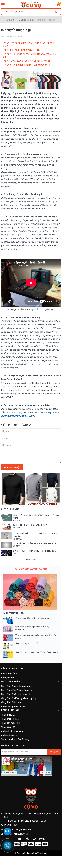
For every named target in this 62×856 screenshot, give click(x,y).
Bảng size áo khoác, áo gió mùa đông (32, 618)
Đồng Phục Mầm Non (11, 702)
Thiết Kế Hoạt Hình (10, 719)
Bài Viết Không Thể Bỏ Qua (31, 569)
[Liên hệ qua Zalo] (7, 831)
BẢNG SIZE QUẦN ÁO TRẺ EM (28, 644)
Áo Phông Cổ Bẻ (9, 673)
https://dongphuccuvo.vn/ (16, 834)
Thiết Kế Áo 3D (8, 727)
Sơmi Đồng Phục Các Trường (15, 739)
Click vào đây (44, 412)
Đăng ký (54, 751)
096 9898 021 (10, 825)
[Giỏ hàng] (58, 5)
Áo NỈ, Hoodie (7, 677)
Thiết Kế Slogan (8, 715)
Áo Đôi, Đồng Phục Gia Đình (14, 706)
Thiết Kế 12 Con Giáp (11, 723)
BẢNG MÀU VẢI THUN (13, 613)
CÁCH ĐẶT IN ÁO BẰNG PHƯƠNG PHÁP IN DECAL (26, 61)
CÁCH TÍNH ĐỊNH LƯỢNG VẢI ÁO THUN (21, 50)
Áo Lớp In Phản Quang (12, 731)
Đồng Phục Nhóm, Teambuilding (16, 686)
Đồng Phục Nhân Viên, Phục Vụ (16, 694)
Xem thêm (31, 559)
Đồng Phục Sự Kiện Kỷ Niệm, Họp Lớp (19, 698)
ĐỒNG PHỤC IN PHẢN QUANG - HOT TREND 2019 (26, 65)
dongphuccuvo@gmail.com (17, 829)
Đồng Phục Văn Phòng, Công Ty (16, 690)
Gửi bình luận (13, 467)
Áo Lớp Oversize (9, 735)
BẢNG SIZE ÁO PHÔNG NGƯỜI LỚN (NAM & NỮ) (36, 652)
